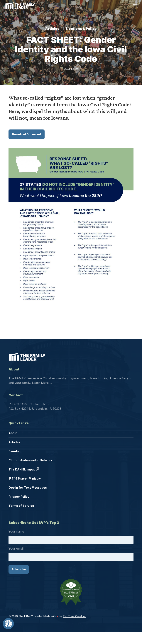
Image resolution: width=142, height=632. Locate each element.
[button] (8, 623)
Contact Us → (39, 404)
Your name (16, 531)
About (13, 433)
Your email (16, 548)
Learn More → (42, 383)
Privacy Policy (19, 496)
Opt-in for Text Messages (28, 487)
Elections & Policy (81, 29)
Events (14, 451)
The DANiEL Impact (24, 469)
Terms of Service (21, 506)
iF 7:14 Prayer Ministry (25, 478)
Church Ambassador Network (30, 460)
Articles (52, 29)
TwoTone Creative (74, 616)
